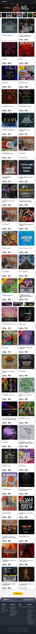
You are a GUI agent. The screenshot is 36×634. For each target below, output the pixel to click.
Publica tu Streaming (13, 612)
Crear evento (12, 609)
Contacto (3, 611)
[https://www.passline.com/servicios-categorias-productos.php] (29, 304)
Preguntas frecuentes (5, 610)
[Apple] (31, 599)
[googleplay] (26, 599)
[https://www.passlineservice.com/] (7, 304)
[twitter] (19, 599)
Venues (3, 608)
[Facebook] (15, 599)
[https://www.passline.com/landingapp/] (18, 304)
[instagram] (17, 599)
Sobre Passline (4, 606)
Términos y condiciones (22, 606)
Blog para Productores (13, 611)
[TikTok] (21, 599)
